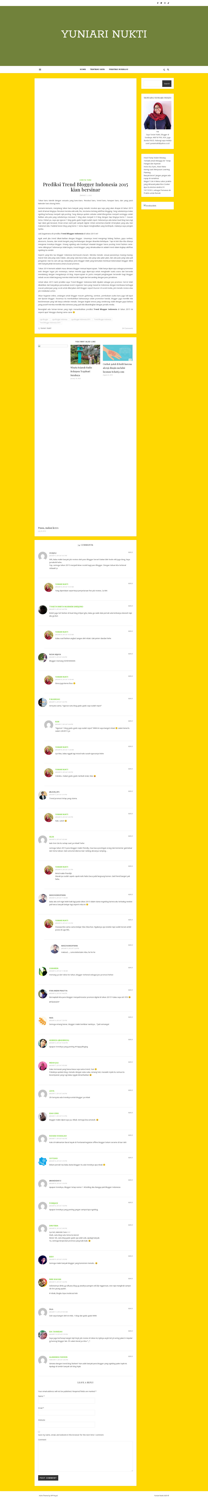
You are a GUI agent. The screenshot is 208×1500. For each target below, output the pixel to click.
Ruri (57, 721)
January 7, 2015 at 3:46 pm (58, 1093)
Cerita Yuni (85, 180)
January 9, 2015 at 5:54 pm (70, 948)
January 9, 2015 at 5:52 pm (58, 1282)
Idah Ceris (54, 1113)
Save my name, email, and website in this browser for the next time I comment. (71, 1435)
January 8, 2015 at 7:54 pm (58, 1206)
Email (41, 1408)
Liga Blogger (44, 319)
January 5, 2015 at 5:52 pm (58, 702)
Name (41, 1396)
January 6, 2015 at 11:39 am (58, 898)
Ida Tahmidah (55, 1331)
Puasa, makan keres (48, 527)
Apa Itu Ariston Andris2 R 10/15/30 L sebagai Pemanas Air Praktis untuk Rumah (157, 190)
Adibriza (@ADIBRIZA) (59, 1040)
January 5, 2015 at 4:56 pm (58, 657)
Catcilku (53, 1158)
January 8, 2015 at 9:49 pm (58, 1228)
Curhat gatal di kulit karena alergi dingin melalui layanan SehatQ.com (117, 368)
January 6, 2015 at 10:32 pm (58, 1043)
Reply (130, 552)
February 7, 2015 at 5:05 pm (58, 1360)
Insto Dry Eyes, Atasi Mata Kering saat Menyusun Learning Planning (157, 169)
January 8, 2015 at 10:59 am (64, 679)
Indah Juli (54, 1062)
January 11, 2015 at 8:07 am (58, 1312)
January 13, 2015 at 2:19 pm (58, 1334)
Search (167, 83)
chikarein (53, 968)
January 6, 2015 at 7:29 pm (58, 1020)
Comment (42, 1439)
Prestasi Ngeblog (118, 69)
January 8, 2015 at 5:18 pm (58, 1183)
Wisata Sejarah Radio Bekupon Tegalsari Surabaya (81, 371)
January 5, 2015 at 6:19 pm (58, 794)
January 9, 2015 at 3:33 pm (64, 923)
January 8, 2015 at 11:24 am (64, 750)
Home (83, 69)
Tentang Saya (97, 69)
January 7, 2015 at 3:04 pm (64, 724)
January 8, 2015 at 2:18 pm (58, 1161)
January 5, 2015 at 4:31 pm (58, 556)
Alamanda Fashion (58, 1357)
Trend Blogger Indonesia (102, 319)
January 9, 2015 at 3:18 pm (58, 1259)
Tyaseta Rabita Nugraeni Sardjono (66, 606)
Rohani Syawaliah (58, 1136)
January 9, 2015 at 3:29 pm (64, 817)
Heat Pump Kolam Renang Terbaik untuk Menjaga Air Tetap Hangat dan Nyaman (157, 160)
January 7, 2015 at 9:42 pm (58, 1138)
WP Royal (54, 1495)
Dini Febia (53, 1225)
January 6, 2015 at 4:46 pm (58, 993)
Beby (51, 1256)
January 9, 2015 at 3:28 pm (64, 772)
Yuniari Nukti (104, 35)
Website (41, 1420)
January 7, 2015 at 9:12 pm (58, 1116)
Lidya (51, 1091)
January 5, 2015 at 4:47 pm (58, 609)
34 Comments (127, 328)
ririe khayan (55, 1279)
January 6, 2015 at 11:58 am (58, 971)
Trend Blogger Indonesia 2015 (50, 323)
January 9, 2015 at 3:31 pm (64, 869)
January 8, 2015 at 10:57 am (64, 587)
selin (51, 836)
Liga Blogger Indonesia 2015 (80, 319)
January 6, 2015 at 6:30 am (58, 839)
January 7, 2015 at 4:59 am (58, 1065)
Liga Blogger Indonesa (59, 319)
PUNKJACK (53, 1203)
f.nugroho (54, 699)
